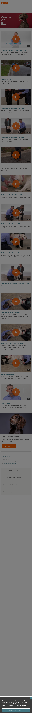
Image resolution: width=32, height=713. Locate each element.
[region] (16, 704)
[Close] (31, 698)
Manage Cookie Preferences (16, 710)
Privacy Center (18, 707)
